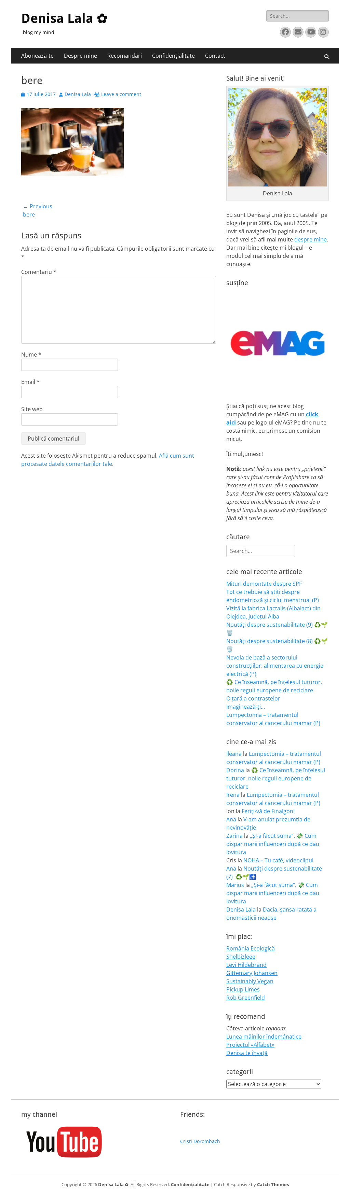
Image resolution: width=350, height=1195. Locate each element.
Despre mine (80, 55)
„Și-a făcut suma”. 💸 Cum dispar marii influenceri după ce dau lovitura (272, 844)
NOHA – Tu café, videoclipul (278, 860)
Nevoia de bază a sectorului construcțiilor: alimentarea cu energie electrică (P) (274, 666)
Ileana (234, 754)
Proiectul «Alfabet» (250, 1044)
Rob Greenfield (245, 997)
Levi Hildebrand (246, 965)
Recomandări (124, 55)
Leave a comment (121, 94)
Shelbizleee (240, 956)
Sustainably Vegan (249, 981)
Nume (31, 354)
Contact (215, 55)
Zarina (234, 835)
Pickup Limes (243, 989)
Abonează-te (37, 55)
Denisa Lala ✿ (64, 18)
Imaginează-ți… (245, 706)
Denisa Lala (78, 94)
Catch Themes (273, 1184)
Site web (32, 409)
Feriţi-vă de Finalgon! (268, 811)
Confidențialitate (173, 55)
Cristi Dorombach (200, 1141)
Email (30, 382)
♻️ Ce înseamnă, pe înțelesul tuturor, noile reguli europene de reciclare (275, 778)
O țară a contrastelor (253, 698)
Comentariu (38, 272)
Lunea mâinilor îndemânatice (263, 1036)
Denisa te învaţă (247, 1053)
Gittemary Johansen (252, 973)
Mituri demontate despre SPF (264, 583)
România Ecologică (250, 948)
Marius (235, 885)
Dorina (235, 770)
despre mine (310, 239)
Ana (231, 819)
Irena (233, 794)
